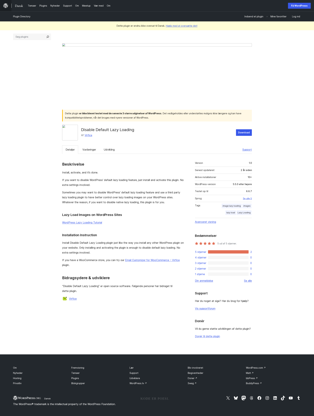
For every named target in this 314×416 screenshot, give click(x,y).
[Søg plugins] (47, 37)
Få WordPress (299, 5)
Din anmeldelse (204, 280)
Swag (192, 383)
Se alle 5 (247, 198)
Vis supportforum (205, 308)
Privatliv (17, 383)
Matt (250, 373)
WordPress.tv (138, 383)
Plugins (75, 378)
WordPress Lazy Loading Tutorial (82, 222)
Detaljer (70, 149)
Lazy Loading (244, 212)
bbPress (252, 378)
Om (15, 367)
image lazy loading (232, 206)
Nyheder (18, 373)
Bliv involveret (195, 367)
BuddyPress (254, 383)
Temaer (75, 373)
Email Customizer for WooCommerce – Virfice (152, 260)
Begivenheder (195, 373)
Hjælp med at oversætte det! (181, 25)
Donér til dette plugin (207, 336)
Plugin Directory (21, 16)
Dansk (47, 398)
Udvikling (109, 149)
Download (244, 132)
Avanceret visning (205, 221)
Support (247, 149)
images (247, 206)
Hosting (17, 378)
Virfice (88, 135)
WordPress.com (256, 367)
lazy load (230, 212)
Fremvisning (77, 367)
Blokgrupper (78, 383)
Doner (192, 378)
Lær (132, 367)
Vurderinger (89, 149)
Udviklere (135, 378)
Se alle (248, 280)
